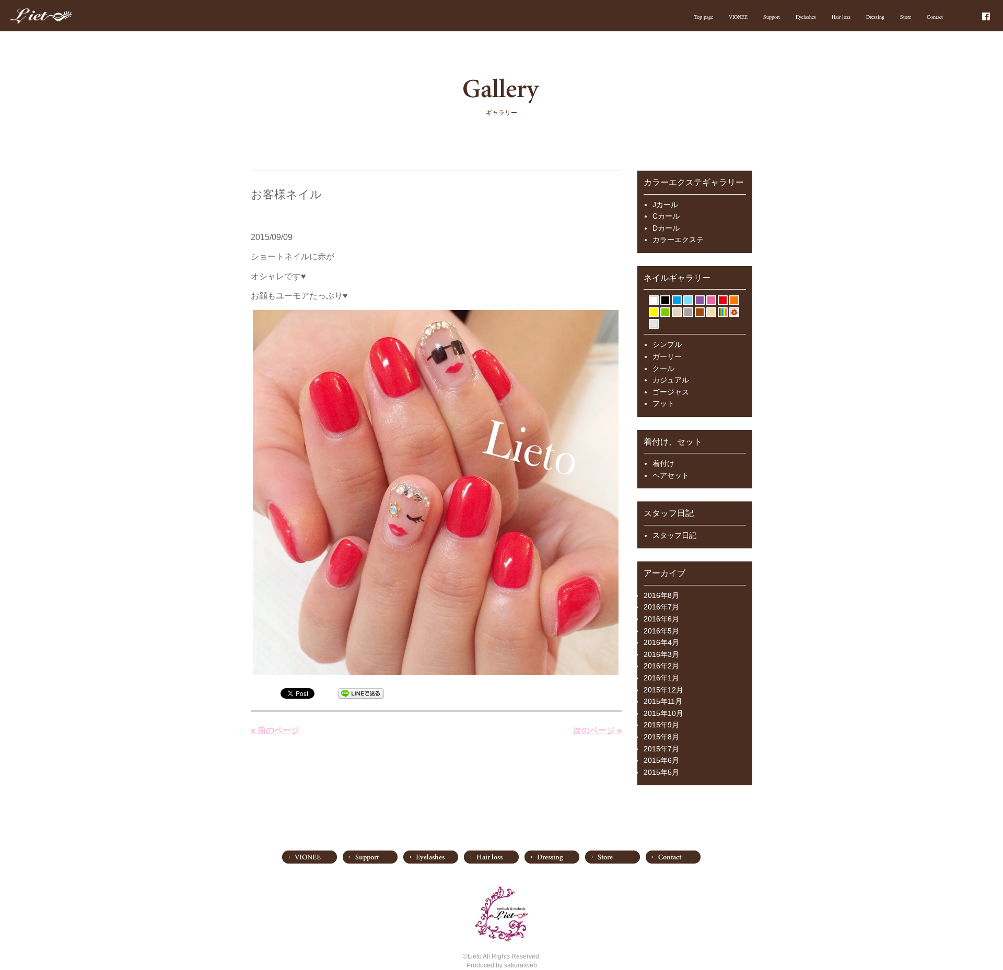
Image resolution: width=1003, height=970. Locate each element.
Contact (935, 16)
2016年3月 (661, 654)
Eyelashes (806, 16)
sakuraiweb (520, 965)
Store (905, 16)
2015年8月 (661, 737)
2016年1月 (661, 678)
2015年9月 (661, 725)
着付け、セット (673, 441)
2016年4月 (661, 642)
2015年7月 (661, 749)
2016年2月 (661, 666)
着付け (663, 463)
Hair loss (841, 16)
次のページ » (597, 730)
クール (663, 368)
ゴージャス (670, 392)
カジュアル (670, 380)
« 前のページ (275, 730)
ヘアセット (670, 475)
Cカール (666, 216)
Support (771, 16)
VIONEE (738, 16)
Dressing (875, 16)
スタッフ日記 (674, 535)
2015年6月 (661, 760)
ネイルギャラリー (677, 277)
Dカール (666, 228)
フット (663, 403)
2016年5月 (661, 631)
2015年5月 (661, 772)
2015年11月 (663, 701)
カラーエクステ (678, 239)
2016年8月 (661, 595)
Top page (703, 16)
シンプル (667, 344)
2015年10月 (663, 713)
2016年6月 (661, 619)
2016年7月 (661, 607)
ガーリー (667, 356)
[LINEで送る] (361, 692)
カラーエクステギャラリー (694, 182)
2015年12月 (663, 690)
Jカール (665, 204)
